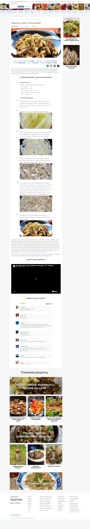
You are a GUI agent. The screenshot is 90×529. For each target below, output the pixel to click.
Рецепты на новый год (75, 12)
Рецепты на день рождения (45, 12)
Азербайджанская (62, 501)
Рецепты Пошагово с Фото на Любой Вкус (16, 500)
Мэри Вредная (14, 26)
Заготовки (50, 1)
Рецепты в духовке (27, 12)
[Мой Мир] (55, 66)
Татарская (60, 508)
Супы (78, 1)
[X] (58, 66)
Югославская (61, 499)
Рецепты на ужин (39, 12)
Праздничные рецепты (33, 12)
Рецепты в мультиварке (45, 503)
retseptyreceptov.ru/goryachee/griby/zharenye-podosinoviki (32, 349)
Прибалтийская (61, 498)
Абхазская (60, 510)
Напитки (63, 1)
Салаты (69, 1)
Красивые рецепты (57, 12)
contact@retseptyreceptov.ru (15, 516)
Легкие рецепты (15, 12)
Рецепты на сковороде (2, 12)
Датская (60, 503)
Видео (26, 26)
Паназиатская (61, 496)
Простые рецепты (87, 12)
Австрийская (61, 505)
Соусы (74, 1)
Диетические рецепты (45, 499)
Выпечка (30, 496)
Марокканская (61, 506)
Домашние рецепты (21, 12)
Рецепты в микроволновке (9, 12)
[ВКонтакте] (47, 66)
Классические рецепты (73, 500)
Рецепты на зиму (69, 12)
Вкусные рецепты (81, 12)
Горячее (37, 1)
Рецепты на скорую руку (63, 12)
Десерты (43, 1)
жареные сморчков (47, 254)
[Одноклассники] (51, 66)
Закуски (57, 1)
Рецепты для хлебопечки (51, 12)
